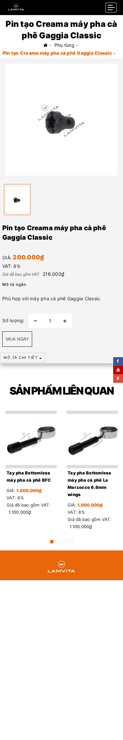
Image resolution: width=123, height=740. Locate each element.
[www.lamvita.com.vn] (16, 6)
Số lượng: (13, 320)
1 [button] (51, 541)
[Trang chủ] (45, 45)
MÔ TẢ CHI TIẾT (21, 357)
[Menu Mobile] (111, 7)
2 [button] (56, 541)
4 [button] (66, 541)
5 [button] (71, 541)
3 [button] (61, 541)
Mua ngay (17, 339)
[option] (61, 120)
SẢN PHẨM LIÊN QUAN (61, 390)
